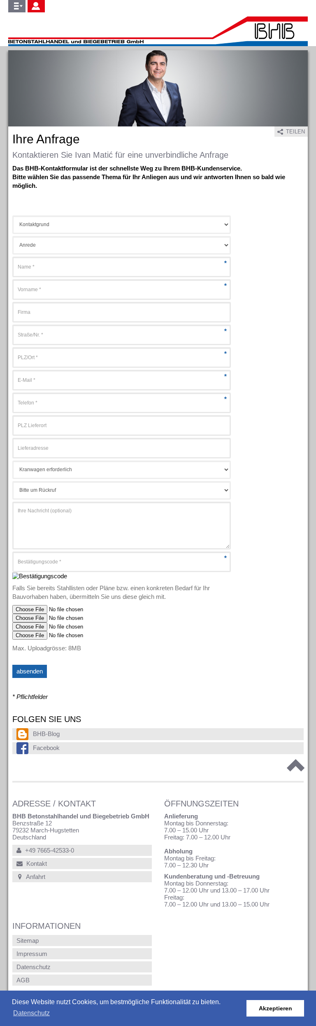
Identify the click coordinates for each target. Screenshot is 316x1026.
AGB (23, 980)
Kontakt (36, 863)
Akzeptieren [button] (275, 1008)
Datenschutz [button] (31, 1013)
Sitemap (27, 940)
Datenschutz (33, 966)
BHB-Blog (46, 733)
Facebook (46, 747)
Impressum (31, 953)
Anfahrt (35, 876)
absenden (29, 671)
